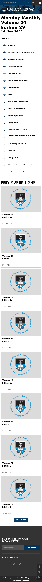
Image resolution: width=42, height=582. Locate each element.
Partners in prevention (15, 116)
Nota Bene (11, 45)
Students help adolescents (17, 144)
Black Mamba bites (14, 73)
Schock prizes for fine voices (17, 130)
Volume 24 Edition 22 (7, 505)
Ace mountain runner (15, 66)
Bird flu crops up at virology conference (21, 172)
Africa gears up (13, 158)
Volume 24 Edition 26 (7, 298)
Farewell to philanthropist (16, 109)
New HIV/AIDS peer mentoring (18, 101)
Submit (32, 547)
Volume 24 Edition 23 (7, 423)
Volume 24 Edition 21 (7, 464)
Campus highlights (14, 87)
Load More (21, 520)
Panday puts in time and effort (18, 80)
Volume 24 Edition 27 (7, 257)
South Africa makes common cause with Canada (21, 137)
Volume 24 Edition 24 (7, 381)
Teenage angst (13, 123)
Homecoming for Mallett (16, 59)
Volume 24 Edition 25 (7, 340)
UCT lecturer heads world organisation (21, 165)
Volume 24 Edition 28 (7, 216)
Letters (10, 94)
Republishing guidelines (21, 580)
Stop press (11, 151)
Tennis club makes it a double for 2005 (21, 52)
